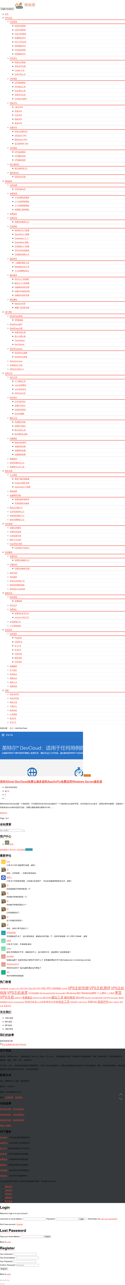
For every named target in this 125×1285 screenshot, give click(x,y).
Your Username (6, 1254)
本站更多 (8, 629)
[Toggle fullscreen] (6, 1280)
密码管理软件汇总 (17, 462)
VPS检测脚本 (20, 82)
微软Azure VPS (21, 139)
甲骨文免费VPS (21, 131)
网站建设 (8, 181)
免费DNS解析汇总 (22, 560)
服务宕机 (18, 657)
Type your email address (10, 1236)
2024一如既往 (5, 1125)
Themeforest (20, 340)
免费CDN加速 (15, 531)
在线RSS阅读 (20, 409)
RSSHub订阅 (20, 393)
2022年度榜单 (20, 25)
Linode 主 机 (20, 70)
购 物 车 (13, 718)
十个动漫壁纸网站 (22, 201)
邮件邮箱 (13, 597)
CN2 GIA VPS (34, 988)
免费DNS (13, 556)
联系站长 (13, 674)
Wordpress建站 (60, 993)
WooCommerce (16, 361)
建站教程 (13, 275)
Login (82, 1219)
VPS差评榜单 (20, 49)
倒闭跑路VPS (20, 45)
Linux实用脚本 (20, 385)
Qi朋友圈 (9, 1097)
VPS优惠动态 (20, 189)
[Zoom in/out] (8, 1280)
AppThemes (19, 344)
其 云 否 (18, 645)
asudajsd (10, 956)
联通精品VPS (20, 37)
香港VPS (18, 123)
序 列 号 (13, 722)
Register (19, 1224)
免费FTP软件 (20, 405)
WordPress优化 (16, 348)
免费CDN (18, 998)
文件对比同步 (20, 401)
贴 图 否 (3, 1164)
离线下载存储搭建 (22, 478)
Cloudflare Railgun (22, 547)
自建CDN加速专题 (22, 291)
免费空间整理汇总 (22, 222)
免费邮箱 (18, 601)
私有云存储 (52, 1001)
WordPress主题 (16, 328)
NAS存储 (64, 988)
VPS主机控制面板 (22, 250)
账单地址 (13, 710)
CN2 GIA (23, 988)
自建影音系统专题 (22, 295)
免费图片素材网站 (22, 209)
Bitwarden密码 (20, 442)
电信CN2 (29, 1001)
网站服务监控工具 (22, 266)
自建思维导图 (20, 446)
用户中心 (13, 849)
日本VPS (18, 115)
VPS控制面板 (33, 993)
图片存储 (47, 997)
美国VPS (18, 111)
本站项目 (13, 633)
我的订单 (13, 702)
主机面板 (13, 226)
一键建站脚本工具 (22, 262)
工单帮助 (13, 714)
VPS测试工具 (20, 86)
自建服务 (13, 438)
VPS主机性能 (78, 987)
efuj (8, 972)
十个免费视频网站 (22, 205)
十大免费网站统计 (22, 270)
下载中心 (13, 706)
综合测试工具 (20, 90)
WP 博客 (8, 312)
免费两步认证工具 (17, 466)
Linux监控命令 (20, 389)
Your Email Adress (8, 1257)
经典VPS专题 (20, 66)
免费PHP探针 (20, 426)
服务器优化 (14, 172)
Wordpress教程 (89, 992)
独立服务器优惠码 (19, 1002)
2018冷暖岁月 (18, 1109)
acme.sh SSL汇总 (22, 617)
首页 (7, 14)
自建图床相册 (20, 454)
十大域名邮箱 (15, 625)
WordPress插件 (16, 324)
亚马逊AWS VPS (21, 143)
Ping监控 (18, 637)
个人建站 (101, 992)
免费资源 (13, 193)
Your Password (6, 1261)
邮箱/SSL (8, 593)
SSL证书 (13, 605)
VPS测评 (13, 78)
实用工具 (8, 373)
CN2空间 (18, 653)
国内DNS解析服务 (17, 585)
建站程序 (13, 258)
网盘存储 (8, 470)
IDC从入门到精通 (22, 279)
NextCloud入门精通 (22, 486)
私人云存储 (40, 1001)
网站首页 (8, 1186)
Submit (47, 1236)
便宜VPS (13, 103)
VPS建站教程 (20, 160)
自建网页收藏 (20, 450)
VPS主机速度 (17, 992)
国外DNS (13, 572)
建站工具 (13, 418)
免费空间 (13, 217)
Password (51, 1218)
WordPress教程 (16, 316)
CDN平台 (18, 641)
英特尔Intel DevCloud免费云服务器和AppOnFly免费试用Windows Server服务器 (51, 781)
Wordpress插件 (73, 992)
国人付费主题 (20, 336)
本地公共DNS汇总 (17, 581)
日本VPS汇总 (20, 74)
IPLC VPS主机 (20, 41)
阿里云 (111, 1002)
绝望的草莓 (11, 932)
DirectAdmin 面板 (22, 242)
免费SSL (13, 609)
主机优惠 (13, 185)
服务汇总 (13, 682)
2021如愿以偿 (18, 1114)
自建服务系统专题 (22, 287)
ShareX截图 (19, 413)
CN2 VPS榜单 (20, 33)
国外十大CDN (15, 539)
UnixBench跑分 (21, 98)
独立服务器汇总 (21, 168)
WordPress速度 (21, 356)
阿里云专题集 (20, 62)
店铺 (7, 690)
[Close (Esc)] (1, 1280)
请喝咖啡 (13, 666)
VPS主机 (8, 17)
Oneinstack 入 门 (21, 238)
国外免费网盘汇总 (17, 519)
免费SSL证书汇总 (22, 613)
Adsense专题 (20, 303)
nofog (9, 940)
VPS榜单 (13, 21)
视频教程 (13, 458)
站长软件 (13, 397)
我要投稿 (13, 686)
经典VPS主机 (20, 94)
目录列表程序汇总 (17, 511)
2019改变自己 (5, 1114)
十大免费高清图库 (22, 197)
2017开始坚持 (5, 1109)
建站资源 (88, 998)
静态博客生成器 (21, 434)
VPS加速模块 (20, 152)
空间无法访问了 (13, 964)
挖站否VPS (14, 694)
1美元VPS (19, 107)
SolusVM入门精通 (22, 234)
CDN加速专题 (15, 535)
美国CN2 (92, 1001)
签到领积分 (4, 849)
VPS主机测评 (99, 987)
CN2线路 (56, 988)
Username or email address (11, 1218)
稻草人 (9, 877)
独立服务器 (14, 164)
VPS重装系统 (20, 156)
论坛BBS (29, 849)
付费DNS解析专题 (22, 568)
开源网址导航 (20, 422)
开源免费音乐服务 (22, 503)
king (8, 861)
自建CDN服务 (15, 527)
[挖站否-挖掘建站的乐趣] (46, 8)
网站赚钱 (13, 299)
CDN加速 (9, 523)
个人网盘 (13, 474)
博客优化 (13, 678)
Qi (8, 791)
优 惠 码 (3, 1153)
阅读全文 (3, 812)
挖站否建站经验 (97, 998)
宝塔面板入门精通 (22, 246)
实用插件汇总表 (16, 365)
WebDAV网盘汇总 (17, 515)
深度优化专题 (20, 176)
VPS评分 (13, 58)
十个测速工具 (20, 381)
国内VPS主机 (38, 998)
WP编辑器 (19, 320)
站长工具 (13, 377)
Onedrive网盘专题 (22, 482)
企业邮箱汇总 (15, 621)
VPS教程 (13, 148)
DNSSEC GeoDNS (17, 589)
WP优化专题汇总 (17, 369)
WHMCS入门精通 (22, 230)
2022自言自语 (5, 1120)
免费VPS (13, 127)
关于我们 (13, 670)
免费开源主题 (20, 332)
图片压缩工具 (20, 430)
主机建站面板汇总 (22, 254)
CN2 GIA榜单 (20, 29)
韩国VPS (18, 119)
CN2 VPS (46, 988)
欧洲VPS (10, 1002)
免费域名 (13, 213)
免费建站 (27, 997)
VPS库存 (18, 661)
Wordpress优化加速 (47, 993)
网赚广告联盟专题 (22, 307)
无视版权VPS (20, 53)
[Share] (3, 1280)
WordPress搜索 (21, 352)
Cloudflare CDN (14, 988)
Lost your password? (109, 1218)
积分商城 (21, 849)
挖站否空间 (14, 698)
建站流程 (80, 997)
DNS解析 (8, 552)
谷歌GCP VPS (20, 135)
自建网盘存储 (15, 495)
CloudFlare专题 (16, 543)
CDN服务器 (4, 988)
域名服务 (13, 576)
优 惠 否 (18, 649)
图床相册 (13, 491)
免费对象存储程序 (22, 499)
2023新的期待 (18, 1120)
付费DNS (13, 564)
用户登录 (8, 1201)
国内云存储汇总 (16, 507)
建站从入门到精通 (22, 283)
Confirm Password (8, 1265)
